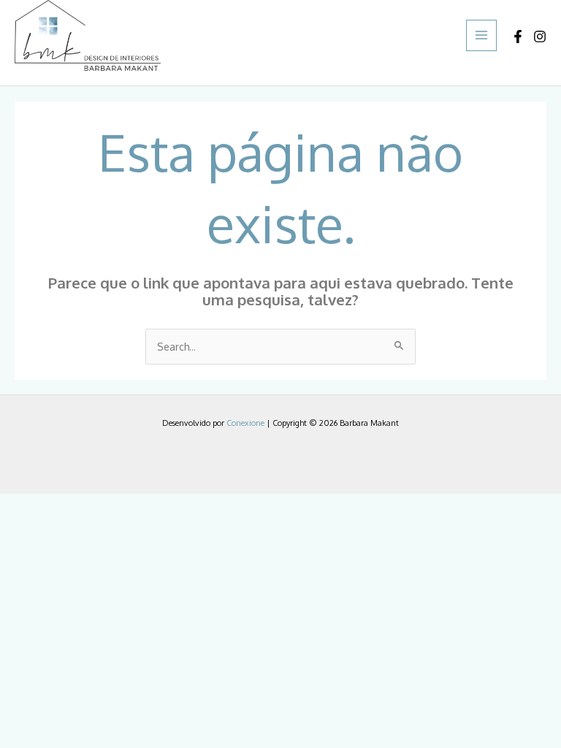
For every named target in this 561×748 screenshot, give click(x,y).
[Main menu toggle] (481, 35)
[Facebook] (517, 36)
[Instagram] (539, 36)
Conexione (245, 423)
